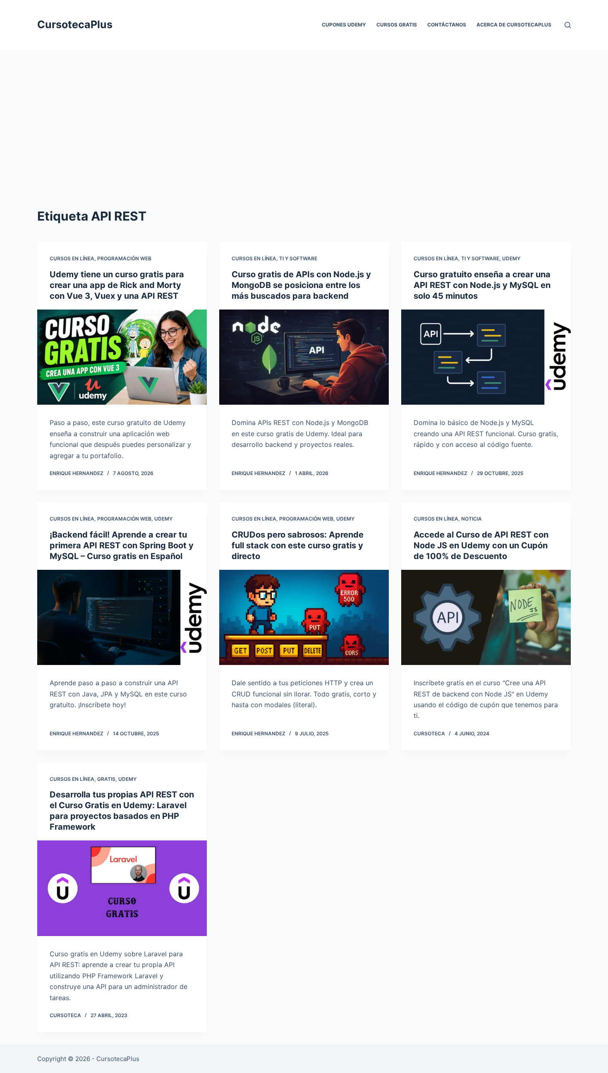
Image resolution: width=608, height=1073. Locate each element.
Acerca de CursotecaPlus (513, 25)
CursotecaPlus (75, 24)
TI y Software (298, 258)
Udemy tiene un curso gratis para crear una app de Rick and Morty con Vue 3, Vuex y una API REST (117, 285)
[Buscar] (568, 25)
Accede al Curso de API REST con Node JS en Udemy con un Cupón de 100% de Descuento (481, 545)
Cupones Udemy (344, 25)
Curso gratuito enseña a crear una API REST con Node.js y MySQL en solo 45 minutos (482, 285)
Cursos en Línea (72, 258)
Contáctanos (446, 25)
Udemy (511, 258)
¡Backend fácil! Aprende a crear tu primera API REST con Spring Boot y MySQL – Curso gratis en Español (122, 545)
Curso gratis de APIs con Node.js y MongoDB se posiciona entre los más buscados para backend (301, 285)
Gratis (106, 779)
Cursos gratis (396, 25)
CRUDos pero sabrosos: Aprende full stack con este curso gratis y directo (298, 545)
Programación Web (124, 258)
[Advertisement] (304, 136)
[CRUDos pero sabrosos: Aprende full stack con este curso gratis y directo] (304, 617)
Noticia (471, 519)
